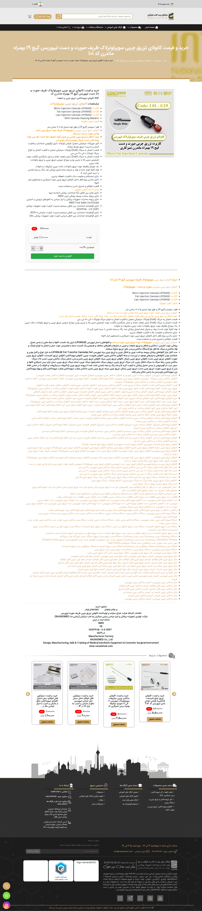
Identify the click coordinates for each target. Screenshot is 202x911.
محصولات (134, 27)
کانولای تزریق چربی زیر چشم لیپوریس (160, 464)
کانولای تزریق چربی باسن (143, 448)
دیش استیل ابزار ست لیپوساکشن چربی (49, 487)
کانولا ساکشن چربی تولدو (138, 415)
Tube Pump (113, 543)
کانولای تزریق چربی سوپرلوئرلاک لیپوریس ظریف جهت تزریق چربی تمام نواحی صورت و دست (69, 464)
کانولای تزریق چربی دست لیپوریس (103, 451)
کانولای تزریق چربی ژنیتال (119, 448)
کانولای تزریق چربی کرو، (72, 405)
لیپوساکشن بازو (88, 510)
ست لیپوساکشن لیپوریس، (113, 504)
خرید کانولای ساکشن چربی (116, 398)
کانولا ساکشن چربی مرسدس (163, 434)
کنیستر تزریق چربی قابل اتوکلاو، (137, 559)
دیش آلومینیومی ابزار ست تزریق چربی (117, 487)
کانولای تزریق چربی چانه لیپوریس (105, 457)
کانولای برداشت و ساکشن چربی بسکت (152, 421)
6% (34, 228)
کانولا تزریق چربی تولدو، (160, 415)
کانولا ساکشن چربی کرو (162, 408)
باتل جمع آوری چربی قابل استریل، (106, 563)
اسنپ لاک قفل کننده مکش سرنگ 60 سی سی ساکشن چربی (150, 467)
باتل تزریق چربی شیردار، (166, 569)
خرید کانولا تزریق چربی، (133, 402)
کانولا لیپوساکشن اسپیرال (56, 425)
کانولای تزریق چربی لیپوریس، (127, 379)
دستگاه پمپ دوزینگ (83, 536)
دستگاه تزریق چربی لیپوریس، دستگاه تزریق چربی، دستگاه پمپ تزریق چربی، (143, 550)
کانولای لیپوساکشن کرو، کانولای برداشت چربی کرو (155, 405)
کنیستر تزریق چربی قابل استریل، (136, 563)
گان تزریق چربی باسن (97, 553)
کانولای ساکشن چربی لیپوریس (108, 375)
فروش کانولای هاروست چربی (87, 392)
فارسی (36, 4)
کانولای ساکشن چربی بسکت (113, 418)
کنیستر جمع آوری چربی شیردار (91, 569)
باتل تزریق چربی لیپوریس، (165, 556)
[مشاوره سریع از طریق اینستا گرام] (6, 905)
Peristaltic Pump (166, 540)
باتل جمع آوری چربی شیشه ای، (112, 566)
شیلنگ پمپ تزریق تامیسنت (110, 546)
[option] (139, 123)
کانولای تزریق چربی (76, 104)
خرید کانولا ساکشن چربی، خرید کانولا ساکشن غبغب (99, 402)
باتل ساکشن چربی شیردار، (165, 596)
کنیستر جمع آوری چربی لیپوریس (85, 556)
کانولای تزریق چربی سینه (166, 448)
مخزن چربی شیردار (117, 576)
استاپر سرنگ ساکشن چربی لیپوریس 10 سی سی (101, 474)
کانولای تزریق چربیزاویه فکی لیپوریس (72, 457)
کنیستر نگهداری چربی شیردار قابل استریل (51, 573)
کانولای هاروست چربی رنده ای (83, 438)
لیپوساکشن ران (73, 510)
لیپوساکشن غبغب (56, 510)
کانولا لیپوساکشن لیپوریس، (101, 379)
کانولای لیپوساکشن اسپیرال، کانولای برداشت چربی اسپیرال (151, 425)
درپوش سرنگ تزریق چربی (144, 484)
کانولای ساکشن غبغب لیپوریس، (50, 375)
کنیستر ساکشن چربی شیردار (140, 596)
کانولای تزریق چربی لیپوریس (86, 130)
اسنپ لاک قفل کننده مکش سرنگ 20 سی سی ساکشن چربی (150, 471)
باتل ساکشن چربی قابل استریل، (163, 589)
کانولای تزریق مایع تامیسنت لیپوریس (160, 444)
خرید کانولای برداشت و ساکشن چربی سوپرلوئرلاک (52, 402)
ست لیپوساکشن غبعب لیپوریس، (86, 504)
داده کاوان (144, 907)
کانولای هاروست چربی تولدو (89, 411)
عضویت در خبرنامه (33, 851)
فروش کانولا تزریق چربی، (132, 395)
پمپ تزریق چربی (101, 550)
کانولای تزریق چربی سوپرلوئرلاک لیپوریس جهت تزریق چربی (53, 448)
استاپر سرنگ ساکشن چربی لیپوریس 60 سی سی (100, 467)
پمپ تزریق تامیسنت (69, 533)
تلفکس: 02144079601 (59, 791)
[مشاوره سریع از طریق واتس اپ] (6, 895)
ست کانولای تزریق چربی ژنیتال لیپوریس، (137, 507)
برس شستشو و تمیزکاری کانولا (119, 494)
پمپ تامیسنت (51, 533)
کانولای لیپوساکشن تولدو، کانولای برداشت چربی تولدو (153, 411)
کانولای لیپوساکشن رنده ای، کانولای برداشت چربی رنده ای (151, 438)
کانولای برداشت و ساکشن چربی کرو (135, 408)
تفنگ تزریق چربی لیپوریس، (165, 553)
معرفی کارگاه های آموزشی (128, 792)
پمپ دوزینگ (66, 536)
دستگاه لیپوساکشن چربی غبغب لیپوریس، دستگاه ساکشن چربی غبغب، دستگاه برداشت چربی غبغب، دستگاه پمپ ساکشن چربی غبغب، (117, 520)
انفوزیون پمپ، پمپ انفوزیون (83, 540)
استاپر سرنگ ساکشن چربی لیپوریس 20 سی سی (100, 471)
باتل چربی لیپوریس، (168, 576)
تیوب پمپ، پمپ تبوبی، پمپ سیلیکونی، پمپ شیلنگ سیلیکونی (149, 543)
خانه (165, 60)
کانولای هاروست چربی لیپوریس (80, 375)
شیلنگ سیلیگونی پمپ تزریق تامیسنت (79, 546)
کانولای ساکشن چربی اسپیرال (111, 425)
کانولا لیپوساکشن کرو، (51, 405)
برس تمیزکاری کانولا (168, 494)
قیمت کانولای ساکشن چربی (115, 385)
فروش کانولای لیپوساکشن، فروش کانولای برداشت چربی (152, 392)
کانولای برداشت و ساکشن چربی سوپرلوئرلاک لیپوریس (139, 382)
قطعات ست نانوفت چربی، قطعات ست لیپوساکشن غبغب (82, 497)
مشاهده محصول (155, 719)
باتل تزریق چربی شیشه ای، (165, 566)
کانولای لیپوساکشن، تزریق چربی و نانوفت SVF (133, 60)
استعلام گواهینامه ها (130, 804)
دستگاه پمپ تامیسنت (158, 530)
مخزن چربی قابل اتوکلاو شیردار (94, 576)
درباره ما (77, 27)
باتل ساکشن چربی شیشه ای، (164, 592)
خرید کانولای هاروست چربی (90, 398)
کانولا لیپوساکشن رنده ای (57, 438)
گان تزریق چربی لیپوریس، (141, 553)
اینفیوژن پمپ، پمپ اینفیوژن (110, 540)
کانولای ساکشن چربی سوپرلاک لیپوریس (159, 379)
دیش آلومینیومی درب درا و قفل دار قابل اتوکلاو (156, 487)
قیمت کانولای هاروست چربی (88, 385)
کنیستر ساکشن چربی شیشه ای (137, 592)
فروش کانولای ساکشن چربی (113, 392)
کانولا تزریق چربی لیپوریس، (77, 379)
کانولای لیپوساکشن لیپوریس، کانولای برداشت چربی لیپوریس (150, 375)
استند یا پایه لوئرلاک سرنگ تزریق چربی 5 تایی (156, 477)
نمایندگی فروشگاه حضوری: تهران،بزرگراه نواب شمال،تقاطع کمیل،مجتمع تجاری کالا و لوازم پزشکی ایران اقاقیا (56, 813)
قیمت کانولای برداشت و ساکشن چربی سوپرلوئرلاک (49, 388)
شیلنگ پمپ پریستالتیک (166, 546)
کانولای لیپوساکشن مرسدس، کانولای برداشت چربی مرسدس (150, 431)
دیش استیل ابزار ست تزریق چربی (83, 487)
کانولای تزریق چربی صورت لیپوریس (135, 451)
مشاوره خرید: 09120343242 (56, 796)
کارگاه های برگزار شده (130, 800)
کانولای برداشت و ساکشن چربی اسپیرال (151, 428)
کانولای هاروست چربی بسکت (86, 418)
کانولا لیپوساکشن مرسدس (53, 431)
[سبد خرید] (28, 16)
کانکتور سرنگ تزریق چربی (165, 480)
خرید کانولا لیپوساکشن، (155, 402)
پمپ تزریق (99, 536)
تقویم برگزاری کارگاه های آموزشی (91, 796)
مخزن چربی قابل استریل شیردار (65, 576)
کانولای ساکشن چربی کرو (120, 405)
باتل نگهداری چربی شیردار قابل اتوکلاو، (160, 573)
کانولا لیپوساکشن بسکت (61, 418)
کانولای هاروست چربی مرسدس (80, 431)
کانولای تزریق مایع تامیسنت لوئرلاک (97, 444)
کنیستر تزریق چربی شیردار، (143, 569)
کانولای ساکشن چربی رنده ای (111, 438)
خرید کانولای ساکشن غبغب (64, 398)
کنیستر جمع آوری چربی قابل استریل (74, 563)
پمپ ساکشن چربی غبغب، (44, 520)
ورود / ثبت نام (44, 16)
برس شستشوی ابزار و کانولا (146, 494)
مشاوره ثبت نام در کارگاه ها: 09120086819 (56, 803)
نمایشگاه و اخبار (97, 804)
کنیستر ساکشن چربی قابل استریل (133, 589)
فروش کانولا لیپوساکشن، (154, 395)
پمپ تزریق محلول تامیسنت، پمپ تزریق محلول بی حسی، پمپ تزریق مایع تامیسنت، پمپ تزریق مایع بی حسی (128, 533)
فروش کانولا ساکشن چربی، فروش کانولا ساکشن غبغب (96, 395)
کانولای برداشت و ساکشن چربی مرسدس (131, 434)
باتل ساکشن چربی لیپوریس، (164, 582)
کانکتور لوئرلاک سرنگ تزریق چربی (106, 480)
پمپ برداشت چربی (52, 513)
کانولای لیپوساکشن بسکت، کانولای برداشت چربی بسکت (152, 418)
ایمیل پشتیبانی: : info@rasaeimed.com (130, 851)
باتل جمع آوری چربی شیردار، (118, 569)
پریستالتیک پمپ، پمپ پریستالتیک (139, 540)
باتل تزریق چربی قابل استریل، (164, 563)
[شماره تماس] (6, 886)
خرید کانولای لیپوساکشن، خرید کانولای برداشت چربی (153, 398)
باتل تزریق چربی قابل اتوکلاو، (164, 559)
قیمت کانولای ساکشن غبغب (61, 385)
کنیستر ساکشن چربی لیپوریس (138, 582)
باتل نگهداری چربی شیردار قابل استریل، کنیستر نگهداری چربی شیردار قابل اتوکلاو (106, 573)
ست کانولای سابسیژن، (158, 504)
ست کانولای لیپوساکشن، (137, 504)
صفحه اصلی (150, 27)
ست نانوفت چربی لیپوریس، (66, 500)
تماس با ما (62, 27)
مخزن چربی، (132, 576)
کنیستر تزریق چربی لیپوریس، (140, 556)
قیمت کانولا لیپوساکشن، (155, 388)
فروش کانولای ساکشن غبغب (60, 392)
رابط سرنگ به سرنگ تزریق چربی (137, 480)
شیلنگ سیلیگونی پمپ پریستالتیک (139, 546)
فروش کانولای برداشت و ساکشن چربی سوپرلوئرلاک (48, 395)
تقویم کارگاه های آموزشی (128, 796)
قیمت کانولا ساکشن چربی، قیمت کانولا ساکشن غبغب (97, 388)
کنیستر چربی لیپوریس (149, 576)
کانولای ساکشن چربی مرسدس (109, 431)
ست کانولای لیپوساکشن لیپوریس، (162, 500)
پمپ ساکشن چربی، (70, 513)
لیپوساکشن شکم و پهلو (139, 510)
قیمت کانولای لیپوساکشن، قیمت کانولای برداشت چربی (153, 385)
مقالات (101, 800)
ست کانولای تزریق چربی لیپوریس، (95, 500)
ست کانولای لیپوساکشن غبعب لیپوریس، (128, 500)
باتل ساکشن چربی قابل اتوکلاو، (163, 586)
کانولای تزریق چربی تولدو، (63, 411)
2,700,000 (41, 237)
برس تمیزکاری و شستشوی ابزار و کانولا (87, 494)
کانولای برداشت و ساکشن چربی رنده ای (151, 441)
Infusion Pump (50, 540)
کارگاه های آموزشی (114, 27)
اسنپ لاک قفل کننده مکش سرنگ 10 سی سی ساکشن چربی (150, 474)
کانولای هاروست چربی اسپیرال (82, 425)
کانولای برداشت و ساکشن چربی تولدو (108, 415)
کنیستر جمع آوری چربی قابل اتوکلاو (76, 559)
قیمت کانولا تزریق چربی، (133, 388)
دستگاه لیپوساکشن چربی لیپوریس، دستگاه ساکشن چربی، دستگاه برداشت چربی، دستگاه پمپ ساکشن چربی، (128, 513)
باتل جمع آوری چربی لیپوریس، (113, 556)
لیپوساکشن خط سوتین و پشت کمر (111, 510)
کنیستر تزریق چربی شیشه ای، (140, 566)
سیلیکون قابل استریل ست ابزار (163, 490)
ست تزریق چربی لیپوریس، (59, 504)
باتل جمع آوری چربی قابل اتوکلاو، (107, 559)
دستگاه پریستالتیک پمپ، (166, 536)
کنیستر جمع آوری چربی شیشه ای (82, 566)
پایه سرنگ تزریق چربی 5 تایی (89, 477)
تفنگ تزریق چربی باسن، (118, 553)
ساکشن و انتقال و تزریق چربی (163, 510)
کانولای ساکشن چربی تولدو (115, 411)
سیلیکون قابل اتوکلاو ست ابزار (135, 490)
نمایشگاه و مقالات (95, 27)
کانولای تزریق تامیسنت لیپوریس (129, 444)
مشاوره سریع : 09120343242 (163, 851)
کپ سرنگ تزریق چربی (167, 484)
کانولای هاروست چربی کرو (95, 405)
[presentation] (28, 694)
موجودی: (90, 247)
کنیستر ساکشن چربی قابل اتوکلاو (134, 586)
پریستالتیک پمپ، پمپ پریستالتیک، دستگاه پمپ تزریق (129, 536)
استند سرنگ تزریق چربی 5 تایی (119, 477)
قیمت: (88, 237)
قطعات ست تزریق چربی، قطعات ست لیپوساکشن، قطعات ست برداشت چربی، (142, 497)
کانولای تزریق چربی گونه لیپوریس (136, 457)
